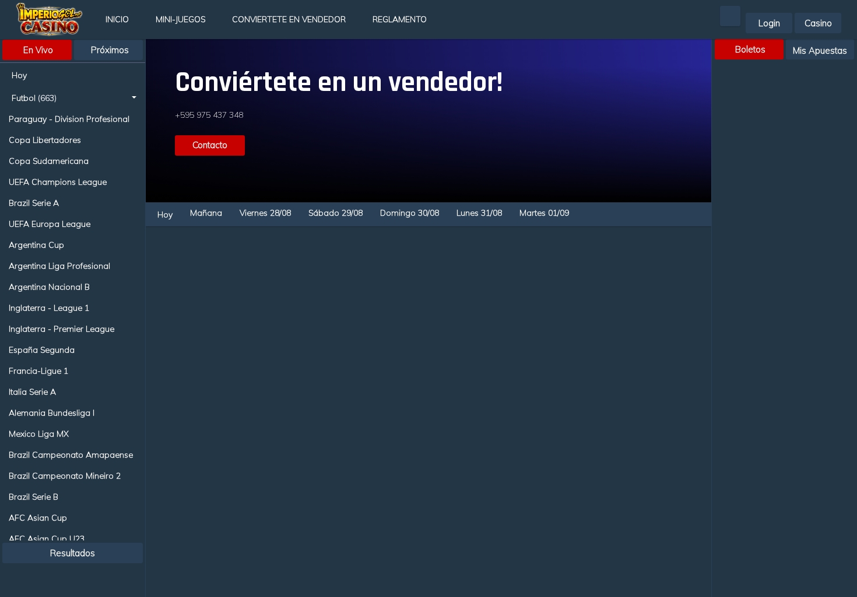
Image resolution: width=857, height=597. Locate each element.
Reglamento (400, 19)
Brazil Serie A (34, 203)
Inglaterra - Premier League (61, 329)
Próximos (110, 49)
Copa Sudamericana (49, 161)
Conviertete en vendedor (289, 19)
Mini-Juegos (180, 19)
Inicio (117, 19)
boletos (750, 49)
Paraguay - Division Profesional (69, 119)
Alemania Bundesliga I (51, 413)
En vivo (38, 49)
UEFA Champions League (58, 182)
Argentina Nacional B (49, 287)
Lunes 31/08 (479, 213)
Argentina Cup (36, 245)
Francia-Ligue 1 (38, 371)
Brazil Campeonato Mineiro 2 (65, 475)
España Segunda (42, 350)
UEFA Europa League (49, 224)
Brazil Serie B (33, 496)
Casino (818, 23)
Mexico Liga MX (39, 434)
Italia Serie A (32, 392)
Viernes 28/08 (265, 213)
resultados (72, 553)
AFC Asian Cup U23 (47, 538)
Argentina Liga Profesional (59, 266)
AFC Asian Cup (38, 517)
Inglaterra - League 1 (49, 308)
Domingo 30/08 (409, 213)
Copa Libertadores (45, 140)
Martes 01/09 (544, 213)
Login (769, 23)
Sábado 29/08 (335, 213)
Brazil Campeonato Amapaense (71, 454)
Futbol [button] (34, 98)
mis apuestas (820, 50)
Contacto (209, 144)
